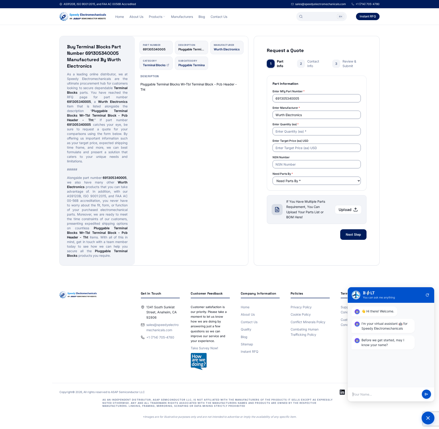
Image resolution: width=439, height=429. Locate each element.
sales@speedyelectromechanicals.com (320, 4)
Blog (201, 17)
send (426, 394)
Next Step (353, 234)
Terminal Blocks (154, 65)
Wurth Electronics (227, 49)
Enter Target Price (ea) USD (290, 140)
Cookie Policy (301, 314)
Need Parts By (283, 173)
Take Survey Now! (204, 348)
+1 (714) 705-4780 (368, 4)
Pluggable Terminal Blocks (197, 65)
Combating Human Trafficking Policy (305, 331)
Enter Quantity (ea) (286, 124)
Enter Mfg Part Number (289, 91)
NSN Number (281, 157)
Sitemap (247, 344)
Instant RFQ (368, 16)
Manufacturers (182, 17)
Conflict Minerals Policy (308, 322)
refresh (427, 295)
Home (119, 17)
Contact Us (219, 17)
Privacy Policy (301, 307)
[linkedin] (342, 392)
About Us (136, 17)
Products (155, 17)
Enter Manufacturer (286, 107)
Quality (246, 329)
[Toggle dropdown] (164, 16)
